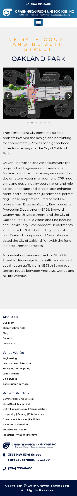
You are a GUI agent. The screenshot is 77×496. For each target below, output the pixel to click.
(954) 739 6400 (40, 4)
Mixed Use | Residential (16, 404)
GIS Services (10, 378)
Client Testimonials (14, 328)
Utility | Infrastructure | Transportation (25, 409)
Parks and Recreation (15, 424)
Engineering (10, 358)
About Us (10, 317)
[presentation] (8, 96)
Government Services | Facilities (21, 419)
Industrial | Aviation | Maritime (20, 434)
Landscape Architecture (17, 363)
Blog (5, 333)
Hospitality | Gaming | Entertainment (24, 414)
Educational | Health (15, 429)
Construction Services (15, 384)
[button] (28, 122)
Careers (7, 338)
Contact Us (9, 343)
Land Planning (11, 373)
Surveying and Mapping (16, 368)
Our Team (8, 322)
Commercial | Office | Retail (18, 399)
